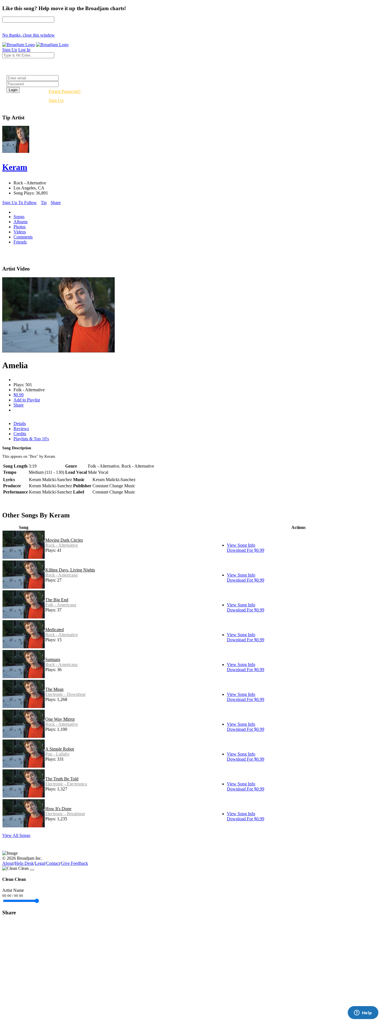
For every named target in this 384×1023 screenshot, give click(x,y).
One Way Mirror (60, 719)
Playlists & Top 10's (31, 438)
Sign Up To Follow (19, 202)
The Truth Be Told (61, 778)
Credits (19, 433)
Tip (44, 202)
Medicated (54, 629)
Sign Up (56, 100)
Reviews (21, 428)
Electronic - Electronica (66, 783)
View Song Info (241, 545)
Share (56, 202)
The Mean (54, 689)
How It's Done (58, 808)
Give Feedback (74, 863)
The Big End (56, 599)
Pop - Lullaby (57, 754)
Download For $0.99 (245, 550)
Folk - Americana (60, 604)
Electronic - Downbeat (65, 694)
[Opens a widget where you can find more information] (362, 1013)
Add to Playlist (26, 399)
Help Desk (24, 863)
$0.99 (18, 394)
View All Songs (16, 835)
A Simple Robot (59, 749)
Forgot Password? (65, 91)
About (7, 863)
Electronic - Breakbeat (65, 813)
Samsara (52, 659)
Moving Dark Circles (64, 540)
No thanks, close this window (28, 35)
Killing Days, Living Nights (70, 570)
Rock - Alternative (61, 545)
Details (19, 423)
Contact (53, 863)
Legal (40, 863)
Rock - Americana (61, 575)
